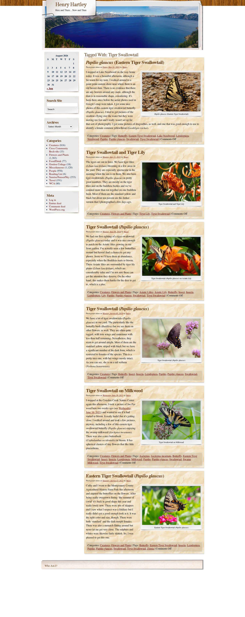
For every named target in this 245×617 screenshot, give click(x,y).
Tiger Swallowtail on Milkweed (114, 390)
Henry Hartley (71, 4)
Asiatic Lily (160, 292)
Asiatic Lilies (146, 292)
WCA (52, 183)
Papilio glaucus (117, 139)
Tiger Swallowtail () (117, 226)
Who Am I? (51, 565)
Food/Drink (55, 161)
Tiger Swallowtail (149, 139)
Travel (52, 180)
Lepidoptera (182, 135)
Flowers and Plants (121, 213)
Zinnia (150, 548)
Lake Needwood (166, 135)
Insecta (189, 292)
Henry (124, 67)
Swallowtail (132, 139)
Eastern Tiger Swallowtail (142, 135)
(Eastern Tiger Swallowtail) (125, 62)
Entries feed (55, 203)
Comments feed (57, 206)
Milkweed (136, 459)
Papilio (104, 139)
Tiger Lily (144, 213)
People (52, 170)
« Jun (50, 88)
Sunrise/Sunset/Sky (59, 177)
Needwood (93, 139)
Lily (104, 295)
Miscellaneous (56, 167)
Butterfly (122, 135)
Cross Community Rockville (58, 150)
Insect (181, 292)
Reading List (55, 174)
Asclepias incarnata (161, 456)
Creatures (105, 135)
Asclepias (144, 456)
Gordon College (57, 164)
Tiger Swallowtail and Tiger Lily (115, 152)
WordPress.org (57, 209)
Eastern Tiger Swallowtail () (125, 475)
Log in (52, 200)
